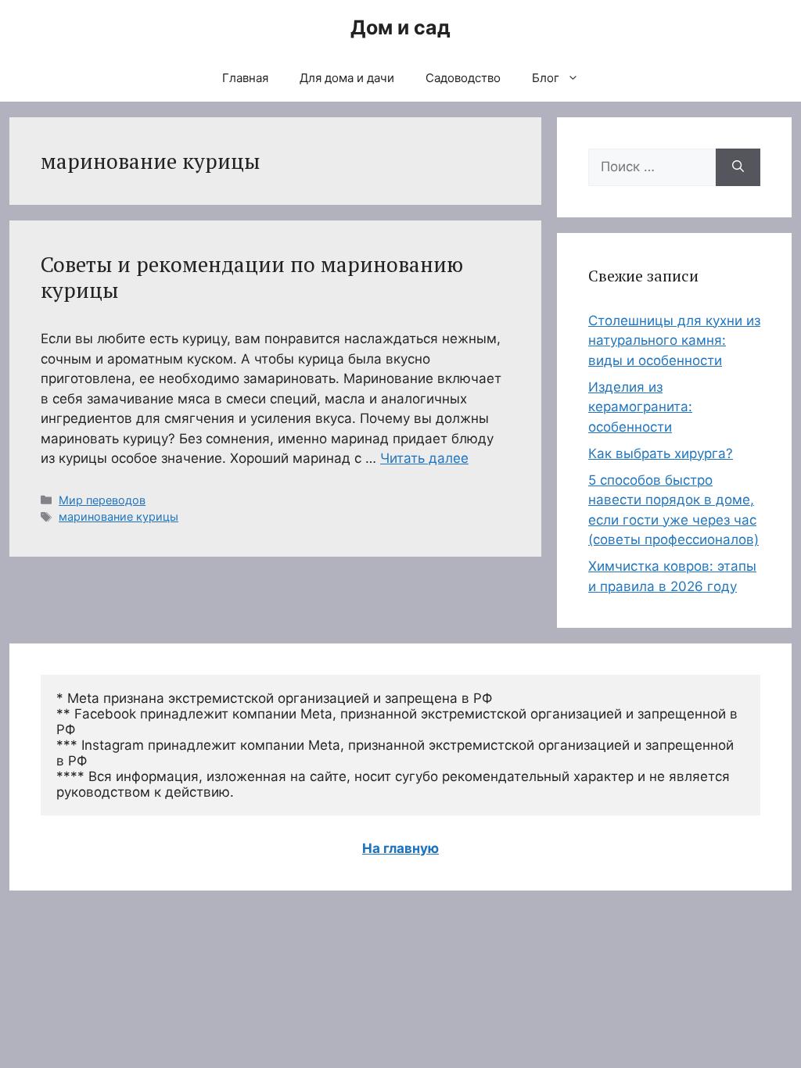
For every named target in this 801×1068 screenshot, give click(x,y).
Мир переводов (102, 500)
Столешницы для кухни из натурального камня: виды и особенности (674, 340)
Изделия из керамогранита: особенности (640, 407)
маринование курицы (118, 516)
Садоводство (463, 77)
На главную (400, 848)
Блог (545, 77)
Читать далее (424, 458)
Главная (245, 77)
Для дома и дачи (347, 77)
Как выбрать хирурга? (660, 453)
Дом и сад (400, 27)
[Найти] (738, 167)
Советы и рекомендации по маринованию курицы (252, 276)
